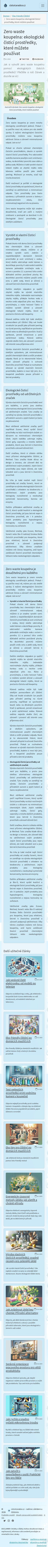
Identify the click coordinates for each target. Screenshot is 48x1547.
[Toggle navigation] (42, 5)
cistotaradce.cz (17, 5)
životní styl (41, 1545)
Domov (6, 16)
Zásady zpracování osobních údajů (29, 1515)
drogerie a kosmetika (18, 1542)
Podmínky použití (8, 1515)
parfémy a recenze (38, 1539)
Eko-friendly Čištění (21, 16)
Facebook (38, 59)
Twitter (25, 59)
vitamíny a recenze (38, 1542)
